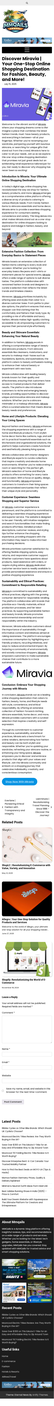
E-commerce (8, 1361)
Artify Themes (40, 1394)
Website (6, 1075)
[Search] (27, 3)
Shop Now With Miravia (20, 781)
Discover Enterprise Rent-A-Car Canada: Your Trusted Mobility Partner (25, 1163)
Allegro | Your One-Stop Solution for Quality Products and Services (26, 921)
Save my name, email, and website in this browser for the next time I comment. (28, 1090)
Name (6, 1049)
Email (5, 1062)
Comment (8, 1012)
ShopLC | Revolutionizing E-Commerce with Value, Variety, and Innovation (26, 867)
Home (5, 1356)
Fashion (6, 1366)
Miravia (42, 124)
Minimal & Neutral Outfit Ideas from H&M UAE (25, 1186)
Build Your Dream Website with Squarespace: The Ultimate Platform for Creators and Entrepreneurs (25, 1202)
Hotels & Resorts (10, 1371)
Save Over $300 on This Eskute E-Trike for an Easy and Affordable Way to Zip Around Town (25, 1146)
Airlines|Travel (9, 1376)
